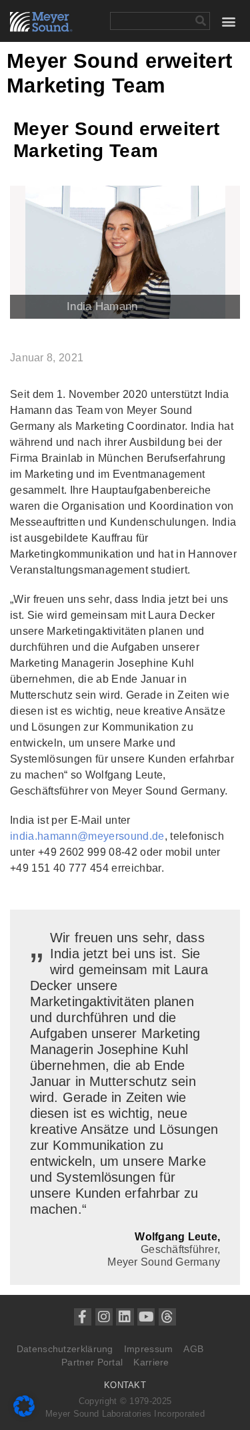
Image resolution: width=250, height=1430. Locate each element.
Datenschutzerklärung (65, 1348)
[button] (229, 21)
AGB (193, 1348)
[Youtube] (146, 1317)
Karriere (151, 1362)
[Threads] (167, 1317)
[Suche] (200, 21)
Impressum (148, 1348)
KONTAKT (125, 1385)
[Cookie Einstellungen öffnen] (24, 1413)
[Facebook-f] (82, 1317)
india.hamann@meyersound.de (87, 836)
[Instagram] (104, 1317)
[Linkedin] (124, 1317)
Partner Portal (92, 1362)
